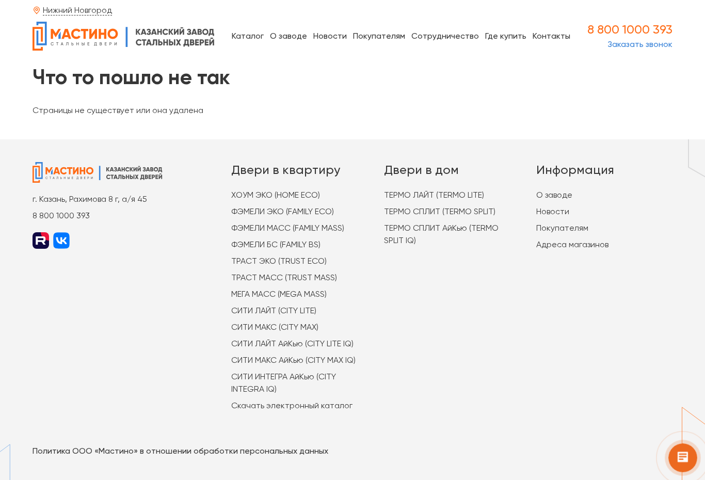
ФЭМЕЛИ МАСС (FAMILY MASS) (287, 228)
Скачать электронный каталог (291, 405)
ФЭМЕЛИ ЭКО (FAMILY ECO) (282, 211)
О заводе (288, 36)
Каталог (248, 36)
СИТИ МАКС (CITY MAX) (274, 327)
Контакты (551, 36)
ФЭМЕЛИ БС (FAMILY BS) (276, 244)
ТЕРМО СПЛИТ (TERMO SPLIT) (439, 211)
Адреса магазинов (572, 244)
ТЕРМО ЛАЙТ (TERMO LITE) (434, 195)
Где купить (505, 36)
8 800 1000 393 (629, 29)
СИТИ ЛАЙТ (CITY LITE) (273, 310)
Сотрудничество (445, 36)
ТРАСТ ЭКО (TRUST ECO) (279, 261)
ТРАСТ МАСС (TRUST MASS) (284, 277)
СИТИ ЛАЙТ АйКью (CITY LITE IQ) (292, 343)
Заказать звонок (639, 44)
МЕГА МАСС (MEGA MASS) (279, 294)
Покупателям (379, 36)
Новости (330, 36)
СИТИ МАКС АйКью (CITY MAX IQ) (293, 360)
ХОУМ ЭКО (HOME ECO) (275, 195)
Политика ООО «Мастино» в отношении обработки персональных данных (180, 451)
